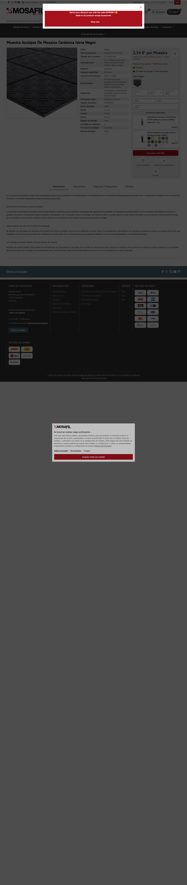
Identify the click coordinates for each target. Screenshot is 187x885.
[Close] (140, 7)
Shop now (95, 21)
